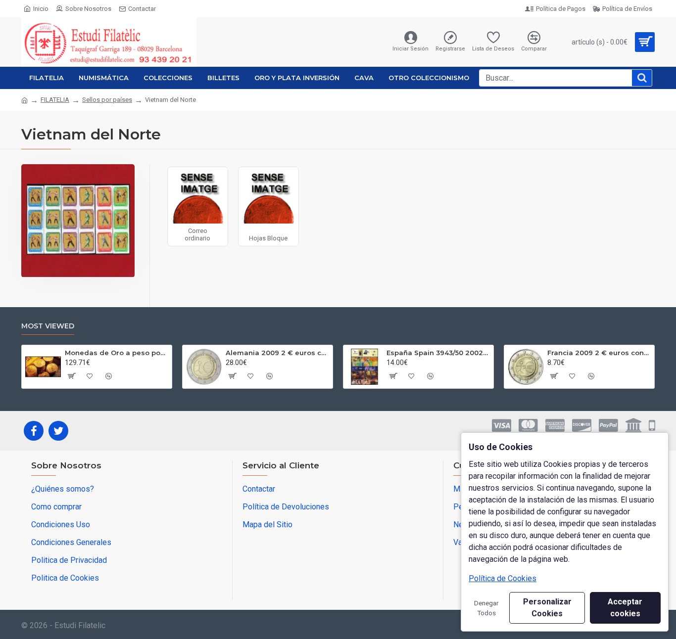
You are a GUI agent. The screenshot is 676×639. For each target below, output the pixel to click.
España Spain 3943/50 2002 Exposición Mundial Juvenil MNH (438, 353)
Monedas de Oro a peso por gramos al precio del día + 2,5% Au (116, 353)
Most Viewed (47, 326)
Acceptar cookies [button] (625, 607)
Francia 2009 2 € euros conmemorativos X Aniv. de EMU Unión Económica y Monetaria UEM (599, 353)
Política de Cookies (502, 578)
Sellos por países (107, 99)
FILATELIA (55, 99)
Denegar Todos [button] (486, 608)
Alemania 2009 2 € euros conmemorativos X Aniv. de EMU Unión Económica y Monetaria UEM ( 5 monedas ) (277, 353)
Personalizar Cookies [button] (547, 607)
